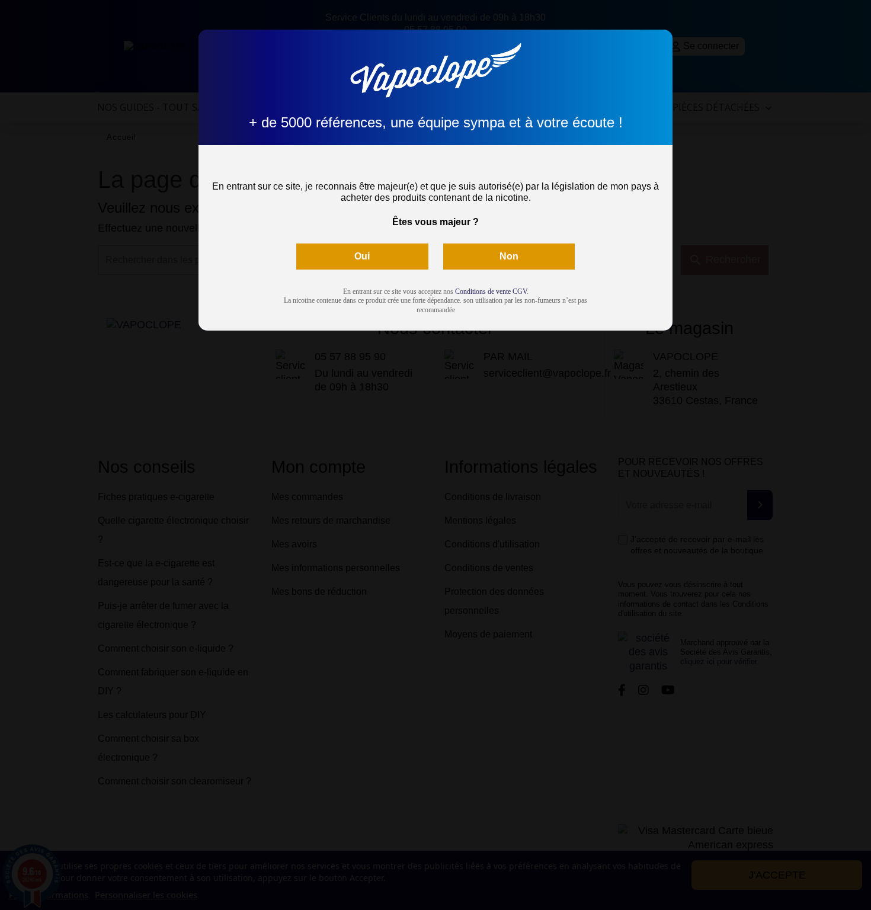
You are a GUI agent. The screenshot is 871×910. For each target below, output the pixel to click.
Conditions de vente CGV (491, 291)
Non (508, 256)
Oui (362, 256)
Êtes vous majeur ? (435, 222)
